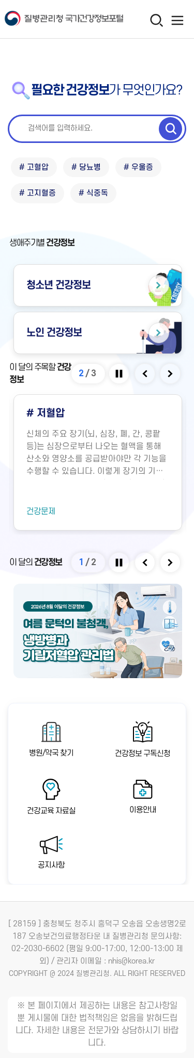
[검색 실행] (170, 128)
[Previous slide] (146, 373)
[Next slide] (171, 373)
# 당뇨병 (86, 167)
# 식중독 (93, 193)
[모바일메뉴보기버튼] (177, 20)
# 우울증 (138, 167)
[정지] (120, 373)
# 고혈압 (34, 167)
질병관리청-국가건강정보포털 (49, 19)
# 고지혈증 (37, 193)
